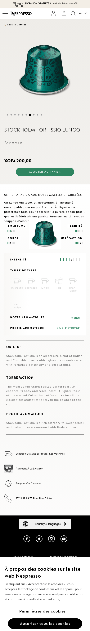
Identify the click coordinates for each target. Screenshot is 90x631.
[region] (45, 594)
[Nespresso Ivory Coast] (21, 14)
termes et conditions (63, 557)
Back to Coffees (16, 25)
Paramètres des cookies (42, 611)
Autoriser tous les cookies (45, 623)
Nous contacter (23, 557)
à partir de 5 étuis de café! (51, 3)
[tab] (45, 188)
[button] (82, 13)
